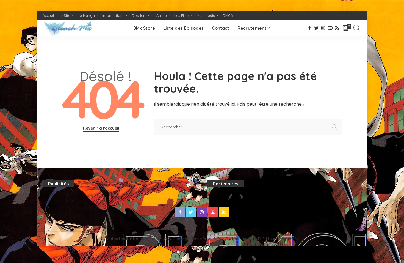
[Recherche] (357, 28)
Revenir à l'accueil (101, 128)
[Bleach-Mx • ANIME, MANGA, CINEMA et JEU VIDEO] (68, 28)
